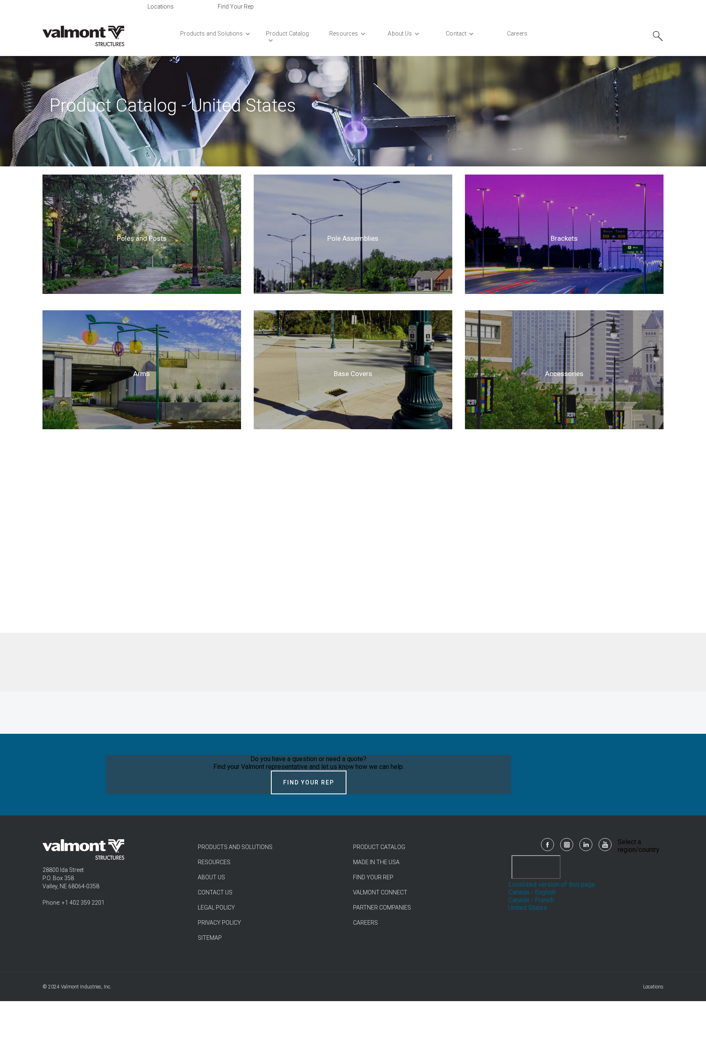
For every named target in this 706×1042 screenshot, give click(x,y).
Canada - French (531, 900)
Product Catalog (379, 847)
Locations (160, 6)
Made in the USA (376, 862)
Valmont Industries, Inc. (86, 987)
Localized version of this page (551, 884)
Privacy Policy (219, 922)
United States (527, 908)
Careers (365, 922)
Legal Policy (216, 907)
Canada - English (532, 892)
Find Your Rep (236, 6)
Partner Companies (382, 907)
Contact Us (215, 892)
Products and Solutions (235, 847)
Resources (214, 862)
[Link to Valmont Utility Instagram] (566, 844)
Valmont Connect (380, 892)
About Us (211, 877)
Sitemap (210, 937)
